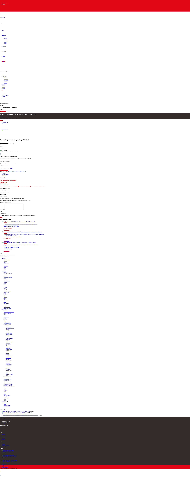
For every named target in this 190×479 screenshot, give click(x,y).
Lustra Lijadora (8, 348)
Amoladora (7, 325)
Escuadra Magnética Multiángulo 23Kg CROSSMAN (9, 118)
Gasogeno (5, 319)
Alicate (5, 314)
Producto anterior (5, 122)
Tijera (5, 400)
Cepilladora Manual (9, 333)
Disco (5, 288)
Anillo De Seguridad (7, 259)
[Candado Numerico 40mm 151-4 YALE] (8, 450)
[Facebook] (2, 427)
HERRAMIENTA (4, 309)
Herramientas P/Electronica (8, 384)
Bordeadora (8, 330)
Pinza (5, 394)
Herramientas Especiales (8, 381)
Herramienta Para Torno (7, 379)
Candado (5, 282)
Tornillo (5, 267)
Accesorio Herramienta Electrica (9, 312)
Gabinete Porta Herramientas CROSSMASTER (11, 247)
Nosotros (3, 84)
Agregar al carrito (2, 111)
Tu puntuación (2, 202)
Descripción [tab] (4, 173)
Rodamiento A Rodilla (7, 407)
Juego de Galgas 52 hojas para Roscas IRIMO (9, 456)
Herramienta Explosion (7, 376)
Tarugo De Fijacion (7, 307)
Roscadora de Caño (9, 360)
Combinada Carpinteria (9, 334)
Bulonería (5, 77)
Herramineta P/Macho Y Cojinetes (9, 386)
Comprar (3, 88)
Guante (5, 293)
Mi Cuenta (3, 93)
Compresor (7, 335)
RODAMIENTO (4, 402)
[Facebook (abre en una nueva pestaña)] (2, 6)
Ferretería (5, 81)
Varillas (5, 269)
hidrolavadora (8, 343)
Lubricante (5, 297)
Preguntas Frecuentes (5, 446)
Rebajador (7, 359)
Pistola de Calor (8, 358)
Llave (5, 389)
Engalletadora (8, 340)
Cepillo (5, 283)
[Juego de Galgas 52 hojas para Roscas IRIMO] (9, 455)
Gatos (5, 320)
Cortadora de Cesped (9, 338)
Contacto (3, 4)
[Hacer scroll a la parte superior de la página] (0, 469)
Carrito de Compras (5, 3)
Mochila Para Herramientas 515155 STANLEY (11, 226)
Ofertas (3, 87)
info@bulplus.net (6, 423)
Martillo (5, 391)
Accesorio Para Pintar (7, 313)
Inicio (3, 74)
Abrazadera (5, 272)
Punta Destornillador (7, 395)
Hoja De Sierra (6, 294)
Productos (4, 76)
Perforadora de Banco (9, 355)
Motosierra (7, 354)
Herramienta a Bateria (7, 323)
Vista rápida (33, 221)
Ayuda (11, 168)
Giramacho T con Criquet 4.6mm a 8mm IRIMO (9, 461)
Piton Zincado (6, 266)
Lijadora (7, 345)
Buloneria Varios (6, 263)
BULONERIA (4, 258)
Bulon (5, 262)
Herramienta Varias (7, 380)
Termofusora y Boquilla (9, 374)
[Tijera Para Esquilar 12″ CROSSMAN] (4, 127)
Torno (7, 375)
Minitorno (7, 353)
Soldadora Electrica (9, 370)
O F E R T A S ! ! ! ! (23, 171)
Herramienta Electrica (7, 324)
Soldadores (7, 371)
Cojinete (5, 287)
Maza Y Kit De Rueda (7, 405)
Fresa (5, 318)
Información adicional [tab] (5, 174)
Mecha (5, 302)
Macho (5, 298)
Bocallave (5, 315)
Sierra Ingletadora (8, 365)
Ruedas (5, 305)
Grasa (5, 404)
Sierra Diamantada (9, 364)
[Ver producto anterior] (2, 122)
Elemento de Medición (11, 171)
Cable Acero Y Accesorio (8, 277)
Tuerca (5, 268)
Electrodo (5, 289)
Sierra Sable (8, 366)
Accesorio (5, 310)
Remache (5, 304)
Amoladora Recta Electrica (10, 328)
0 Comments (4, 454)
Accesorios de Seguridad (8, 273)
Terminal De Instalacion (7, 308)
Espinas (5, 264)
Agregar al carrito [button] (6, 230)
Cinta (5, 284)
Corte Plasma (8, 339)
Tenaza (5, 399)
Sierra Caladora (8, 361)
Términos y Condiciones (5, 445)
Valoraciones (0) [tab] (4, 175)
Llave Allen (5, 390)
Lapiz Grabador (8, 344)
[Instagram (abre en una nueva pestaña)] (2, 9)
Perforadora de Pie (9, 356)
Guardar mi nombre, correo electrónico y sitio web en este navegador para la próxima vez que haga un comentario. (18, 215)
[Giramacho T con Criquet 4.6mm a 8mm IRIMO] (9, 460)
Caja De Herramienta (7, 279)
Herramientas (6, 80)
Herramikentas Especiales (8, 385)
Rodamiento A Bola (7, 406)
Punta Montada (6, 303)
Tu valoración (2, 209)
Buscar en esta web (3, 71)
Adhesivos (5, 274)
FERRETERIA (18, 171)
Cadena (5, 278)
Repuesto (5, 396)
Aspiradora (7, 329)
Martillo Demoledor (9, 349)
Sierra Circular (8, 363)
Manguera (5, 299)
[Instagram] (2, 430)
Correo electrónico (3, 213)
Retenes (5, 83)
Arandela (5, 261)
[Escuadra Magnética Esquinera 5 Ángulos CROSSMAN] (4, 134)
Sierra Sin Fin (8, 369)
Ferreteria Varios (10, 235)
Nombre (1, 211)
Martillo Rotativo (8, 350)
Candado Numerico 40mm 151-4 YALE (8, 451)
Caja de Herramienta (6, 245)
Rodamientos (6, 79)
